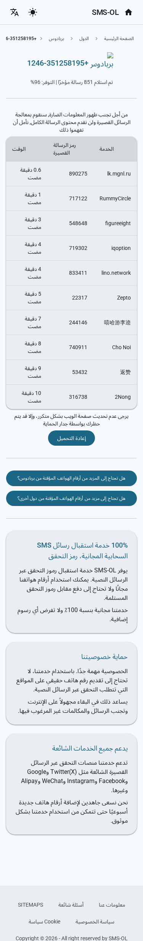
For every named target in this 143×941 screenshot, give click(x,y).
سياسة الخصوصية (95, 921)
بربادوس (56, 38)
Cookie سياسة (44, 921)
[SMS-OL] (128, 12)
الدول (84, 38)
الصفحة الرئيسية (119, 38)
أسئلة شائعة (71, 905)
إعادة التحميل (71, 438)
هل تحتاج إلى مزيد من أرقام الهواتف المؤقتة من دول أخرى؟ (71, 498)
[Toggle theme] (32, 12)
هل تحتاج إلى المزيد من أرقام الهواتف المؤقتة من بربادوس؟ (72, 478)
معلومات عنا (112, 905)
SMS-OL (105, 12)
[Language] (14, 12)
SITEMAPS (30, 905)
